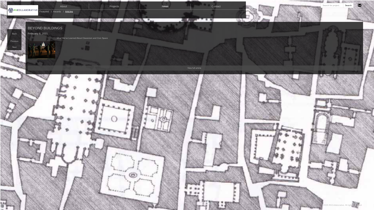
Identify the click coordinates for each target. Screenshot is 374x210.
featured (44, 11)
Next (14, 47)
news (165, 6)
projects (114, 6)
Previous (14, 41)
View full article (194, 68)
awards (57, 11)
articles (69, 11)
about (63, 6)
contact (216, 6)
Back (14, 34)
